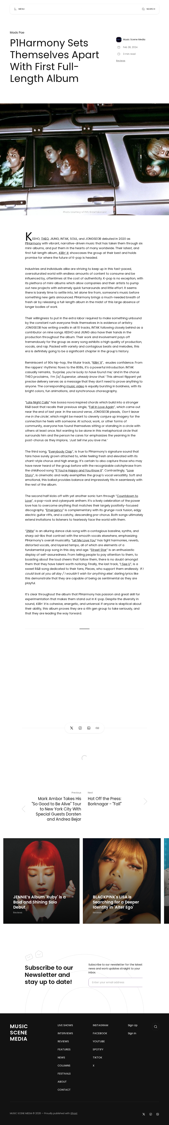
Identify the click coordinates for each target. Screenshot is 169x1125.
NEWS (61, 1057)
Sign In (132, 1033)
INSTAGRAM (100, 1025)
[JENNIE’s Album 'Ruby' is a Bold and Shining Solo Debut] (41, 881)
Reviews (120, 60)
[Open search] (155, 1026)
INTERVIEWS (65, 1033)
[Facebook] (150, 1114)
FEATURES (64, 1049)
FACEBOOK (100, 1033)
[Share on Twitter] (71, 728)
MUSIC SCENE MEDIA (19, 1032)
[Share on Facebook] (80, 728)
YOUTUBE (99, 1041)
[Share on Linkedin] (88, 728)
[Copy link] (97, 728)
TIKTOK (97, 1057)
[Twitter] (143, 1114)
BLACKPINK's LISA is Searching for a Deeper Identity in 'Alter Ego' (116, 902)
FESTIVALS (64, 1074)
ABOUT (62, 1082)
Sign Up (132, 1025)
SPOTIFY (98, 1049)
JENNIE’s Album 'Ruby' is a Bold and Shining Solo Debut (39, 902)
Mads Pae (17, 32)
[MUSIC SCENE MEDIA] (83, 9)
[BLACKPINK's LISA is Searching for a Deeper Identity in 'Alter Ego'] (122, 881)
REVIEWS (63, 1041)
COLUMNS (64, 1065)
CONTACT (64, 1090)
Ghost (73, 1113)
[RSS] (157, 1114)
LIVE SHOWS (65, 1025)
